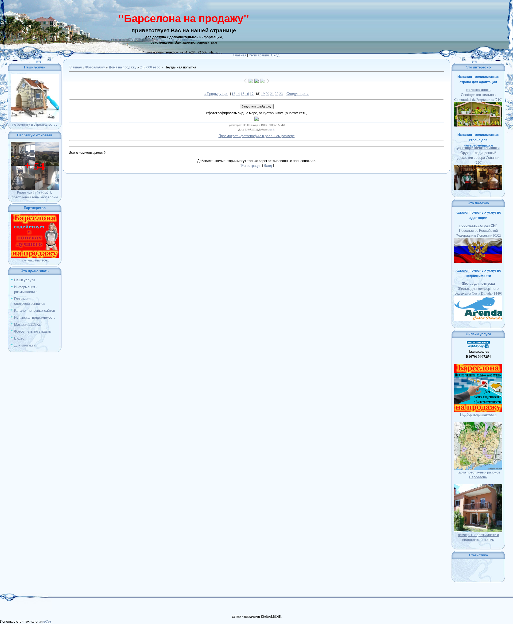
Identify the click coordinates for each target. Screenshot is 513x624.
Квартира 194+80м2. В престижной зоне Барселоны (35, 194)
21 (272, 93)
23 (281, 93)
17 (252, 93)
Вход (275, 55)
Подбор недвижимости (478, 414)
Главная (239, 55)
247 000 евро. (150, 67)
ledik (272, 129)
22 (276, 93)
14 (238, 93)
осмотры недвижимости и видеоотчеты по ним (478, 537)
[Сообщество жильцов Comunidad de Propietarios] (478, 104)
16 (247, 93)
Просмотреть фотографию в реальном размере (257, 135)
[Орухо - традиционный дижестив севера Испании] (478, 167)
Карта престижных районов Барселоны (478, 474)
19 (263, 93)
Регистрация (259, 55)
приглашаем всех (35, 260)
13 (233, 93)
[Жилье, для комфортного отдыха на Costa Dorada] (478, 298)
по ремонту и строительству (34, 124)
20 (267, 93)
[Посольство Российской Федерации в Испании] (478, 240)
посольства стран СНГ (478, 225)
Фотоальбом (95, 67)
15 (242, 93)
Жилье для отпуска (478, 283)
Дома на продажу (123, 67)
